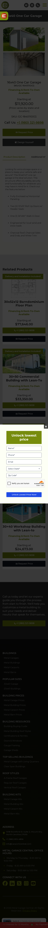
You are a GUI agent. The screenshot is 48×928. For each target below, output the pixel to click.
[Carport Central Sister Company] (4, 16)
